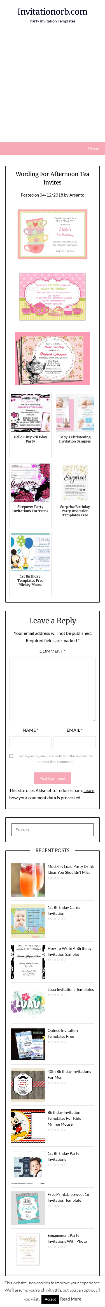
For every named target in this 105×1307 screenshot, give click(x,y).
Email (75, 730)
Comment (52, 651)
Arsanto (76, 194)
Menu (94, 148)
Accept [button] (50, 1299)
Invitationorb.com (52, 11)
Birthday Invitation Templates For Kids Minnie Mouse (64, 1118)
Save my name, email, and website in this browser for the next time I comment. (55, 759)
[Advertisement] (52, 86)
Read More (70, 1298)
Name (30, 730)
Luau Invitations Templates (71, 989)
